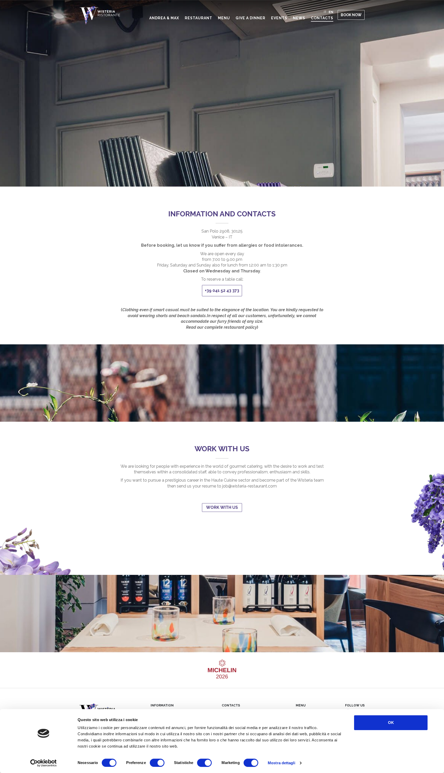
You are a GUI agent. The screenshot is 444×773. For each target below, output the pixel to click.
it (325, 12)
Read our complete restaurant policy (221, 327)
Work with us (222, 507)
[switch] (151, 763)
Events (279, 18)
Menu (224, 18)
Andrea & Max (164, 18)
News (299, 18)
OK (391, 722)
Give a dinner (250, 18)
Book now (351, 15)
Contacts (322, 18)
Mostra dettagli (281, 763)
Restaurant (198, 18)
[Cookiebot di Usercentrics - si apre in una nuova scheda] (43, 763)
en (331, 12)
